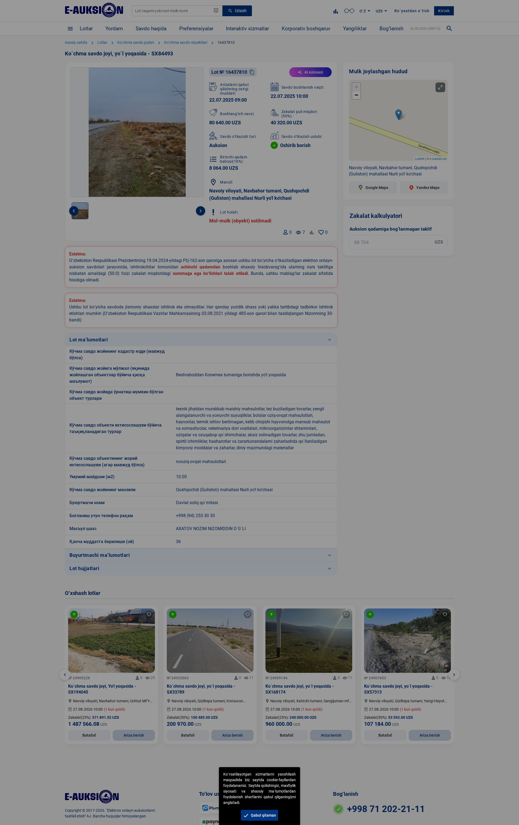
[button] (259, 815)
